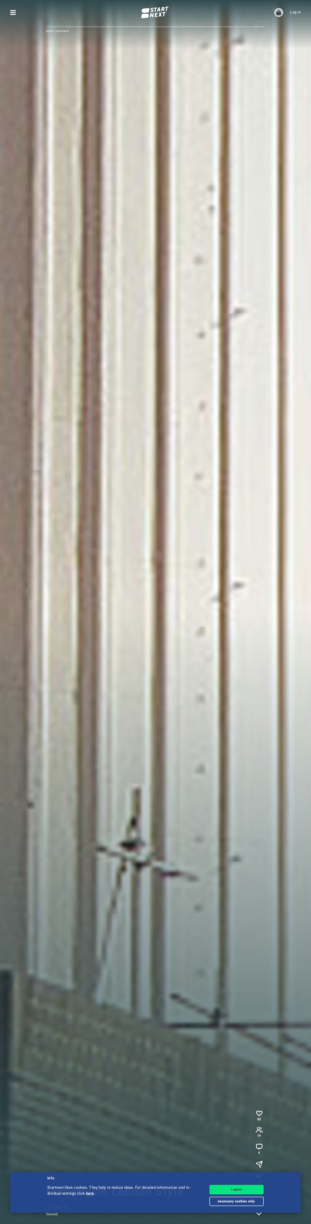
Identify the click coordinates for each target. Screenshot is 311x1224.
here (90, 1194)
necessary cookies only (237, 1201)
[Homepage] (155, 12)
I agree (236, 1189)
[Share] (259, 1164)
